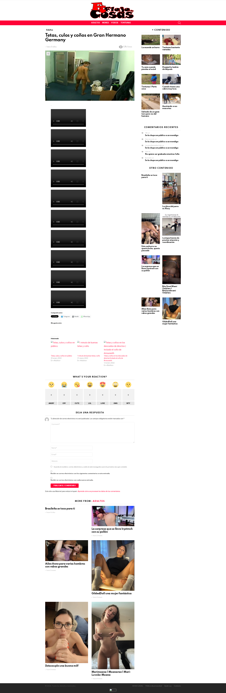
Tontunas (126, 23)
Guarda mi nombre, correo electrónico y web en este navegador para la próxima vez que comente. (90, 467)
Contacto (177, 686)
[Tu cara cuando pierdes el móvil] (150, 59)
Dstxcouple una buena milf (61, 666)
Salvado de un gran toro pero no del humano (150, 114)
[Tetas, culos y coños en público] (63, 348)
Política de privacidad (153, 686)
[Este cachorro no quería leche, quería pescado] (150, 228)
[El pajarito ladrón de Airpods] (171, 59)
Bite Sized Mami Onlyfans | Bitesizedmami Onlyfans (169, 289)
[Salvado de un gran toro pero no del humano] (150, 101)
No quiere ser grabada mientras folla (162, 154)
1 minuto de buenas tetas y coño (88, 356)
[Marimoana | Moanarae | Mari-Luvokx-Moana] (113, 635)
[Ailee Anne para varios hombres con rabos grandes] (66, 550)
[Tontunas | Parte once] (150, 79)
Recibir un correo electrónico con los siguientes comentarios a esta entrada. (80, 473)
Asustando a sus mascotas (169, 107)
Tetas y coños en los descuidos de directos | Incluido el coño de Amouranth (115, 358)
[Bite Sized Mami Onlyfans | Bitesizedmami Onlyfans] (171, 269)
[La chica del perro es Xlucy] (171, 188)
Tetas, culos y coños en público (61, 356)
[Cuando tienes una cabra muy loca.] (171, 79)
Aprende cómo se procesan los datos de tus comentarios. (99, 491)
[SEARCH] (179, 23)
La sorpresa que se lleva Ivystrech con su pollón (150, 268)
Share (48, 53)
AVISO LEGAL (137, 686)
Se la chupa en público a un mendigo (161, 135)
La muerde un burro (150, 48)
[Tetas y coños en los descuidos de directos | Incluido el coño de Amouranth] (116, 348)
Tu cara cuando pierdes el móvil (148, 68)
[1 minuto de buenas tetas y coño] (89, 348)
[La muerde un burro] (150, 40)
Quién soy (168, 686)
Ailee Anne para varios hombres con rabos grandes (150, 311)
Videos (114, 23)
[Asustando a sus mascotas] (171, 99)
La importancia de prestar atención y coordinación (170, 240)
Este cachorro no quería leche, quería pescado (150, 248)
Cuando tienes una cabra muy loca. (171, 88)
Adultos (95, 23)
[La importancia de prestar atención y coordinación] (171, 224)
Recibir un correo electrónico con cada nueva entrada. (72, 480)
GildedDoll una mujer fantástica (111, 593)
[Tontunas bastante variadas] (171, 40)
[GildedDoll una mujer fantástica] (113, 565)
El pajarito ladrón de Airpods (170, 68)
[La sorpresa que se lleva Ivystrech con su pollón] (113, 516)
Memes (105, 23)
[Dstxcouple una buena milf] (66, 632)
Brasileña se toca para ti (60, 508)
